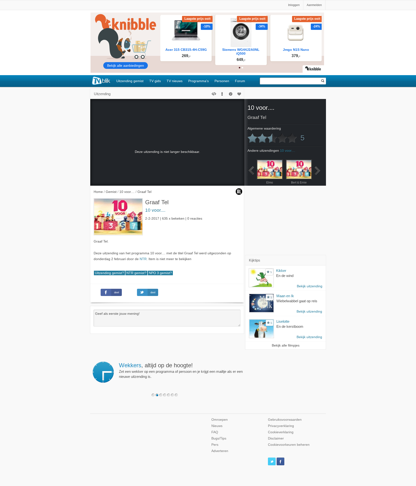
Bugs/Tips (218, 438)
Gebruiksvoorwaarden (285, 419)
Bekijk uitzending (309, 286)
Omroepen (219, 419)
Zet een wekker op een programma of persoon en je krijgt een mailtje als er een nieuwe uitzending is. (181, 370)
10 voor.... (155, 210)
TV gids (155, 81)
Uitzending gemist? (109, 273)
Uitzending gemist (129, 81)
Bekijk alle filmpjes (285, 345)
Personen (221, 81)
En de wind (284, 276)
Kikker (281, 271)
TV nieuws (174, 81)
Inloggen (294, 5)
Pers (214, 445)
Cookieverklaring (280, 432)
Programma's (198, 81)
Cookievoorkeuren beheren (289, 445)
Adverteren (219, 451)
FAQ (214, 432)
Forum (240, 81)
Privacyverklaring (281, 426)
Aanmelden (314, 5)
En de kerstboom (289, 326)
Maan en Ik (285, 296)
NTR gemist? (136, 273)
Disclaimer (276, 438)
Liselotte (282, 321)
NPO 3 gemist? (160, 273)
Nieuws (216, 426)
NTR (143, 259)
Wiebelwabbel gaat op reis (296, 301)
